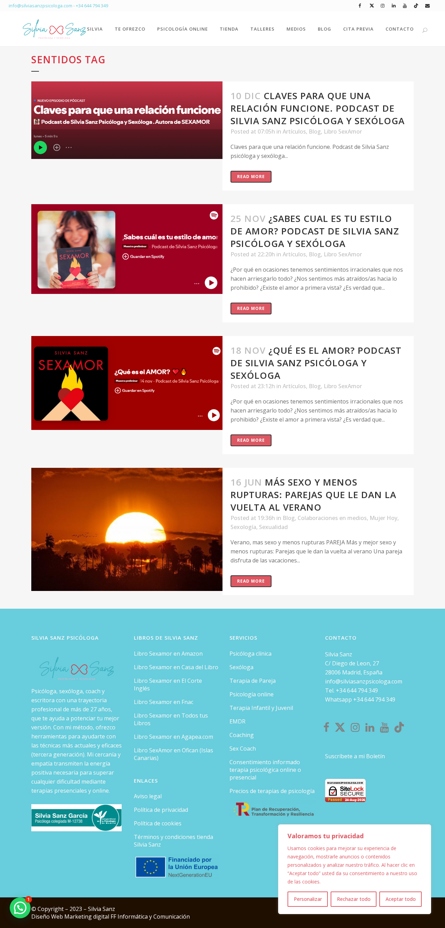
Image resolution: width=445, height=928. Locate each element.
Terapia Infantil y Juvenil (261, 708)
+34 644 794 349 (92, 5)
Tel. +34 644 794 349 (351, 690)
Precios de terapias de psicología (272, 791)
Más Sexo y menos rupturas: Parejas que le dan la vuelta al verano (313, 494)
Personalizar (308, 899)
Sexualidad (273, 527)
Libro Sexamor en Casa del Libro (176, 667)
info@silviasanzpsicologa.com (363, 681)
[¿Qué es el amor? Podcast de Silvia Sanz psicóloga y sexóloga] (126, 383)
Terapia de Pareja (252, 681)
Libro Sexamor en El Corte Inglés (168, 684)
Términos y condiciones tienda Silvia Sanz (173, 840)
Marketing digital (87, 916)
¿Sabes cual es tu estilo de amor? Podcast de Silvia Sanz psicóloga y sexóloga (314, 231)
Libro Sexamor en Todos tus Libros (171, 719)
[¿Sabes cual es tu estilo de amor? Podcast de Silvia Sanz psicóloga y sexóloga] (126, 249)
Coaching (241, 735)
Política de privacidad (161, 810)
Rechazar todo (354, 899)
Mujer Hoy (383, 518)
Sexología (243, 527)
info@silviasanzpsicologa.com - (42, 5)
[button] (20, 907)
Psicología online (251, 694)
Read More (251, 176)
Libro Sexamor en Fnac (163, 702)
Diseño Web (47, 916)
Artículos (294, 131)
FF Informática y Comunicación (150, 916)
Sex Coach (242, 748)
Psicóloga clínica (250, 653)
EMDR (237, 721)
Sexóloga (241, 667)
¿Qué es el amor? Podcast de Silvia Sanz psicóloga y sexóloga (316, 363)
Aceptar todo (401, 899)
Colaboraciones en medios (332, 518)
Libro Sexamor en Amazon (168, 653)
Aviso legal (148, 796)
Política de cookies (157, 823)
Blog (315, 131)
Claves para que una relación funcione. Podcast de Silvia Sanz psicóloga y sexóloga (317, 108)
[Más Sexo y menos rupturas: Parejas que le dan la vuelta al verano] (126, 529)
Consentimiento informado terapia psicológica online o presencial (265, 769)
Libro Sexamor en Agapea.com (173, 737)
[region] (354, 869)
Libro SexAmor (343, 131)
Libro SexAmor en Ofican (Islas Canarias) (173, 754)
